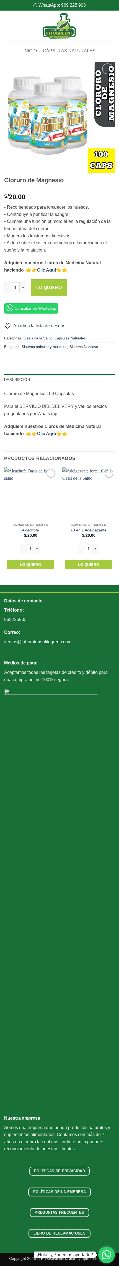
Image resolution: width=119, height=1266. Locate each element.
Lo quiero (49, 287)
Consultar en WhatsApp (35, 308)
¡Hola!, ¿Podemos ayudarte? (65, 1254)
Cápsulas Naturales (69, 50)
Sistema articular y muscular (44, 347)
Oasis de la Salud (38, 338)
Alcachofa (30, 530)
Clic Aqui (46, 270)
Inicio (30, 50)
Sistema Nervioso (83, 347)
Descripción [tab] (17, 380)
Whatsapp (47, 413)
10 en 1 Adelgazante (89, 530)
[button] (7, 26)
